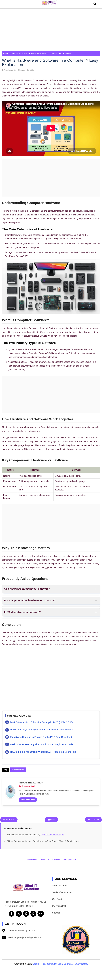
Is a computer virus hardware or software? (30, 600)
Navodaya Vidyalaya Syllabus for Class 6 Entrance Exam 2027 (43, 729)
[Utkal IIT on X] (18, 913)
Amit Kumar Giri (10, 70)
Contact (56, 860)
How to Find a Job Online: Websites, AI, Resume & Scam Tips (43, 752)
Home (5, 53)
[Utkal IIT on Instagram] (33, 913)
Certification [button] (58, 899)
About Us (45, 860)
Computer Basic (16, 53)
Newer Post (9, 820)
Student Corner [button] (59, 885)
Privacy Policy (69, 860)
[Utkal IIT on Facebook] (11, 913)
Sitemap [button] (56, 913)
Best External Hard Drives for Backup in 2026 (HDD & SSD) (41, 722)
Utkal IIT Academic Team (52, 835)
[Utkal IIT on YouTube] (40, 913)
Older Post (92, 820)
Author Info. (31, 860)
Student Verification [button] (61, 892)
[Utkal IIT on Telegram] (26, 913)
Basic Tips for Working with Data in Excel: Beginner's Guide (41, 744)
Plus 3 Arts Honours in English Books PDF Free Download (41, 737)
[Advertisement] (51, 28)
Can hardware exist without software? (27, 588)
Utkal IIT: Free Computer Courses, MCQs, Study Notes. (60, 964)
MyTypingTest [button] (59, 906)
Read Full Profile (28, 800)
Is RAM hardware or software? (22, 612)
